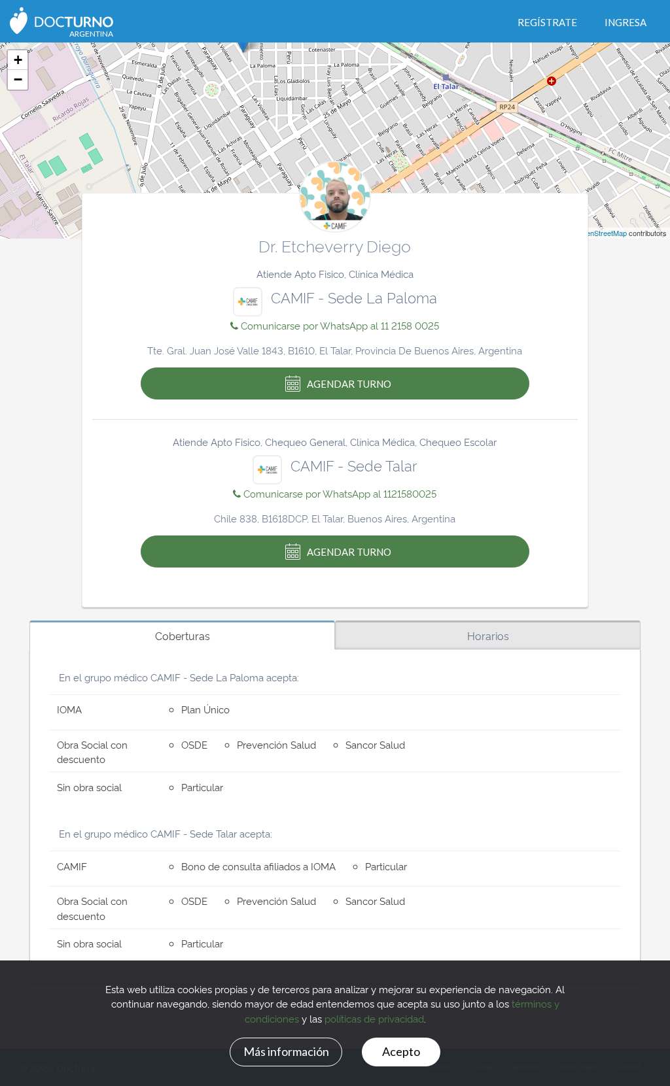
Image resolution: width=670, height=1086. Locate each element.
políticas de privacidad (374, 1018)
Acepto (401, 1051)
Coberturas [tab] (182, 635)
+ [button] (18, 60)
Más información (286, 1051)
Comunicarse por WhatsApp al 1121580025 (338, 493)
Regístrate (547, 22)
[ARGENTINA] (61, 19)
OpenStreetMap (601, 233)
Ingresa (625, 22)
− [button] (18, 79)
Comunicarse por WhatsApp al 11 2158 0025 (338, 325)
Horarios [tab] (488, 635)
